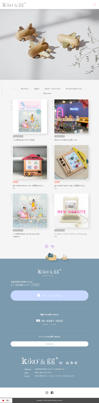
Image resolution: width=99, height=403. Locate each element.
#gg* (37, 88)
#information (74, 88)
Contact (49, 344)
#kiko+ (25, 88)
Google (36, 284)
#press (48, 93)
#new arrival (53, 88)
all (14, 88)
